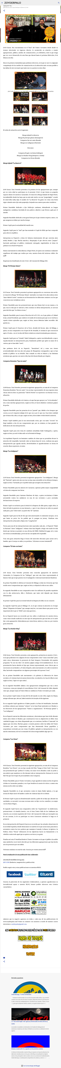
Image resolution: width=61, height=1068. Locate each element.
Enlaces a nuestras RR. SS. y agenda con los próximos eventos (27, 1049)
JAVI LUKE (6, 862)
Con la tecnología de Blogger (31, 1065)
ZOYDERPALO (12, 2)
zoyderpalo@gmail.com (19, 924)
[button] (4, 11)
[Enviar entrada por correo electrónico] (4, 958)
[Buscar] (23, 3)
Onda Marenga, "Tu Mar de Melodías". (21, 994)
